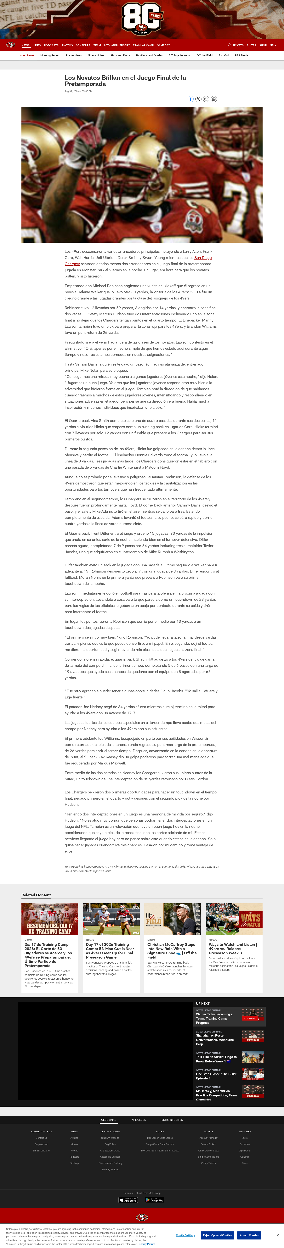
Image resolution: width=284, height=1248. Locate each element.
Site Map (74, 1163)
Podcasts (74, 1156)
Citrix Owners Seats (208, 1150)
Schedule (245, 1144)
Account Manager (209, 1137)
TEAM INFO (245, 1131)
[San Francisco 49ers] (142, 1218)
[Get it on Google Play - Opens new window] (155, 1202)
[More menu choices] (174, 45)
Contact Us (41, 1137)
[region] (142, 1235)
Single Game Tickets (208, 1156)
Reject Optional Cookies (217, 1235)
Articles (74, 1137)
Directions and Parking (110, 1163)
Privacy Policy (146, 1243)
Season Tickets (208, 1144)
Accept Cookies (249, 1235)
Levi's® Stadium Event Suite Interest (160, 1150)
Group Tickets (208, 1163)
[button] (93, 1051)
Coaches (244, 1156)
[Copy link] (214, 99)
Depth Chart (245, 1150)
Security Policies (110, 1169)
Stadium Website (110, 1137)
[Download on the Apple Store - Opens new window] (128, 1200)
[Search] (229, 45)
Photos (74, 1150)
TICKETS (208, 1131)
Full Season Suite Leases (160, 1137)
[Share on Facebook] (191, 101)
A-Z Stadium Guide (110, 1150)
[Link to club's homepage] (10, 44)
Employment (41, 1144)
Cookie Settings (185, 1235)
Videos (74, 1144)
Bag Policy (110, 1144)
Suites (160, 1131)
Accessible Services (110, 1156)
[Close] (278, 1235)
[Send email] (206, 101)
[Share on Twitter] (198, 101)
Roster (244, 1137)
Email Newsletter (41, 1150)
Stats (244, 1163)
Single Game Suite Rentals (160, 1144)
